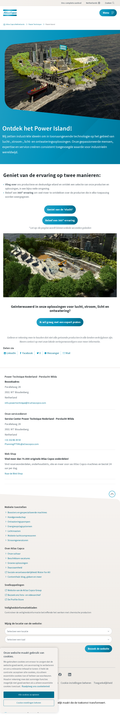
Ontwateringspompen (19, 521)
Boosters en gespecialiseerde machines (27, 512)
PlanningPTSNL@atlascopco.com (22, 444)
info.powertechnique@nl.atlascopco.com (25, 402)
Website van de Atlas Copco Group (25, 590)
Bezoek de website (98, 648)
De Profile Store (16, 599)
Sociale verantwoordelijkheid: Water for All (29, 572)
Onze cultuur (14, 553)
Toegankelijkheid (103, 682)
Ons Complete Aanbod (71, 3)
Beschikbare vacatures (19, 558)
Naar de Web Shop (14, 473)
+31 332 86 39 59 (13, 439)
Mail (68, 353)
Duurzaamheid (15, 567)
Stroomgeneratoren (18, 540)
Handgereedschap (17, 517)
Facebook (27, 353)
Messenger (53, 353)
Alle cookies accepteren (28, 694)
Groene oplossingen (18, 562)
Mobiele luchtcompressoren (22, 535)
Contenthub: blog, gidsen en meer (25, 576)
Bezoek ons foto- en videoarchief (24, 594)
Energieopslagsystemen (20, 526)
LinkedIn (11, 353)
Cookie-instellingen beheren (76, 682)
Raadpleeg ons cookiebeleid (36, 686)
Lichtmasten (14, 531)
